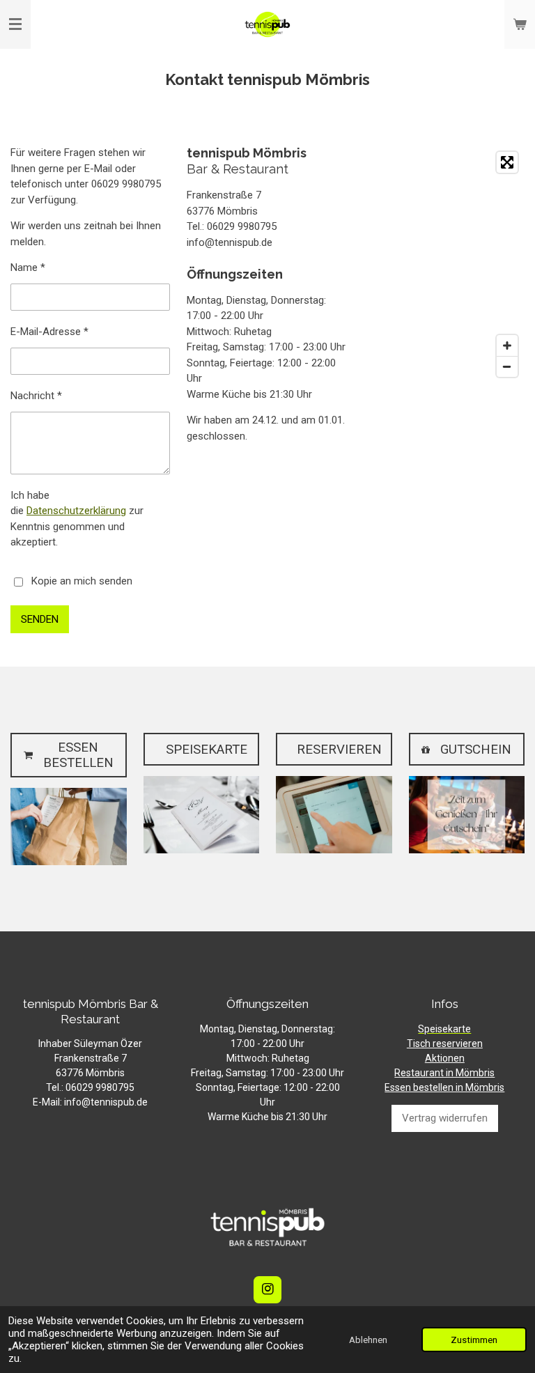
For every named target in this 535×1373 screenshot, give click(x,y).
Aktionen (445, 1058)
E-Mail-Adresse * (49, 331)
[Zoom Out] (507, 366)
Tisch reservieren (445, 1043)
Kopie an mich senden (81, 581)
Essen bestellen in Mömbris (444, 1087)
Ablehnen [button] (368, 1339)
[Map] (444, 264)
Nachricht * (36, 395)
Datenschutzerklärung (76, 510)
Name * (27, 267)
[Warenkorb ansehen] (519, 24)
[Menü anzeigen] (15, 24)
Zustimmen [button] (474, 1339)
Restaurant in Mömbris (444, 1072)
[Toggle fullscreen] (507, 162)
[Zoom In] (507, 345)
